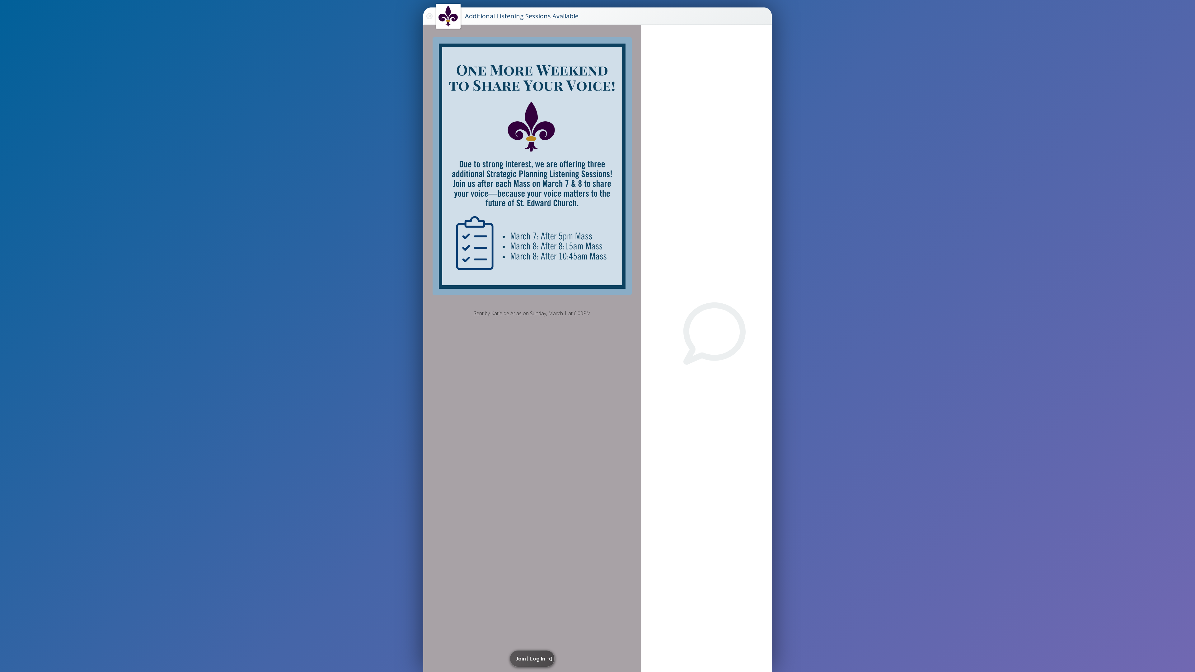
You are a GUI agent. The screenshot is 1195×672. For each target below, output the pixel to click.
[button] (533, 658)
